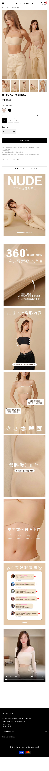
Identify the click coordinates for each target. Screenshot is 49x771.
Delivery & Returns (22, 169)
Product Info (8, 169)
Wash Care (35, 169)
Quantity (5, 127)
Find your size (42, 116)
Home (3, 8)
